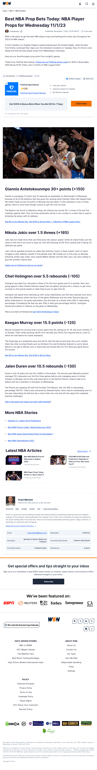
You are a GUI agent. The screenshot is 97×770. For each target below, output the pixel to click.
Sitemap (71, 671)
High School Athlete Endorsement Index (26, 662)
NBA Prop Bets (20, 11)
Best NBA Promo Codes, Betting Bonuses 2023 (29, 427)
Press (71, 666)
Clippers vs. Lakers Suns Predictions (24, 421)
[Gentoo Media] (53, 723)
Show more (82, 451)
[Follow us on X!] (80, 621)
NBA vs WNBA (25, 645)
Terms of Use (26, 692)
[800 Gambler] (70, 723)
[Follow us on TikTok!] (91, 628)
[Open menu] (93, 4)
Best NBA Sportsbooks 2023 (21, 440)
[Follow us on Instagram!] (91, 621)
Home (5, 11)
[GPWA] (86, 723)
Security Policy (25, 709)
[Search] (86, 3)
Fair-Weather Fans (26, 654)
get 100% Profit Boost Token (46, 312)
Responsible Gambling (71, 662)
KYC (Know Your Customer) (25, 705)
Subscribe (48, 581)
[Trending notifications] (80, 4)
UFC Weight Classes (26, 649)
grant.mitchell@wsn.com (37, 533)
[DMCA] (12, 723)
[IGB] (36, 723)
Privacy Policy (25, 688)
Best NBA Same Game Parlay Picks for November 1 (30, 434)
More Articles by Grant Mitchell (20, 526)
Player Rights (26, 701)
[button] (93, 4)
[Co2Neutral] (48, 730)
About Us (71, 645)
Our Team (71, 654)
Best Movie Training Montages (25, 658)
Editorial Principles (25, 683)
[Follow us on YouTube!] (86, 621)
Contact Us (71, 649)
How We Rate (71, 658)
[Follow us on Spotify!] (86, 628)
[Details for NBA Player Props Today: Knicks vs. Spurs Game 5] (14, 476)
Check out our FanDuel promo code (52, 62)
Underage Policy (25, 696)
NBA (11, 11)
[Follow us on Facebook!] (74, 621)
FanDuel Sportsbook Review (33, 93)
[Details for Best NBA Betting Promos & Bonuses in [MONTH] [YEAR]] (14, 461)
